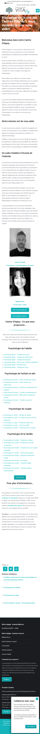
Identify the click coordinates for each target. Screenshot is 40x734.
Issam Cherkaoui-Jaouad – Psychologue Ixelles (19, 603)
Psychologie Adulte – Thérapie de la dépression (18, 357)
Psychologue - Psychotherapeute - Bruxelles (20, 265)
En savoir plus (20, 477)
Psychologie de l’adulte (20, 348)
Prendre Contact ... (9, 712)
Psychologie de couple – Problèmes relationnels (18, 423)
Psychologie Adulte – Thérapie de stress (16, 367)
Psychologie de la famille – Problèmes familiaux (18, 440)
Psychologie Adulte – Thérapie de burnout (16, 354)
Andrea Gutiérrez (7, 650)
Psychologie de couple (20, 409)
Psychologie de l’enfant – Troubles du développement (20, 392)
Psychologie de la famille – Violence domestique (18, 453)
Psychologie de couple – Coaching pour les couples (19, 428)
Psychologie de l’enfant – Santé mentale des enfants (20, 380)
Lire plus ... (7, 679)
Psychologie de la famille (20, 434)
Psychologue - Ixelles (20, 304)
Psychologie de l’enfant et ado (20, 373)
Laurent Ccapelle (20, 262)
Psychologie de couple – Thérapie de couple (17, 415)
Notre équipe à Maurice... (20, 310)
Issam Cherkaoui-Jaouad (9, 641)
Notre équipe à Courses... (20, 316)
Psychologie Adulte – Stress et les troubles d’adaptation (21, 362)
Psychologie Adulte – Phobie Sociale (15, 365)
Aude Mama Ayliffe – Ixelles (10, 628)
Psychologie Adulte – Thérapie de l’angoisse (17, 360)
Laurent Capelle (6, 654)
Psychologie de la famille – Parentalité (15, 460)
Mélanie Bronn (20, 301)
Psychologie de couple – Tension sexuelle (16, 425)
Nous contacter (31, 726)
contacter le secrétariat (9, 498)
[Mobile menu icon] (38, 10)
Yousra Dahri (5, 645)
